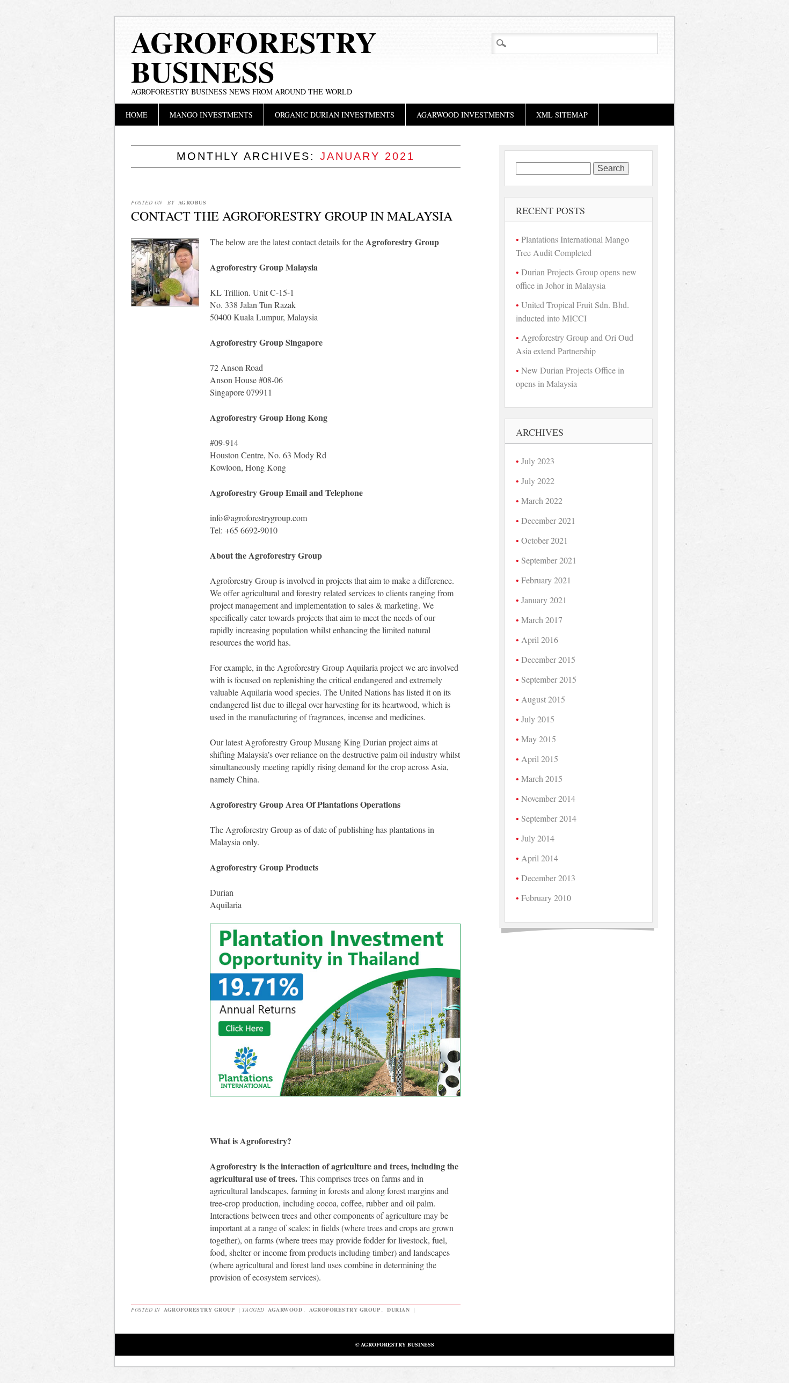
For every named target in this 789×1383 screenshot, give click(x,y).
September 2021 (548, 560)
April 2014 (539, 858)
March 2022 (541, 500)
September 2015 (548, 679)
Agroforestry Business (254, 56)
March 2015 (541, 778)
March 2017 (541, 619)
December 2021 (548, 520)
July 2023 (537, 460)
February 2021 (546, 580)
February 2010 (546, 897)
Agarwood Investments (465, 114)
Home (137, 114)
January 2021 (544, 599)
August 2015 (543, 699)
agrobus (192, 202)
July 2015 (537, 719)
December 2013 (548, 877)
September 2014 (548, 818)
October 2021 (544, 540)
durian (398, 1309)
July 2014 (537, 838)
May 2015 (538, 738)
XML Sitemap (562, 114)
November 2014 (548, 798)
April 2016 (539, 639)
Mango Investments (211, 114)
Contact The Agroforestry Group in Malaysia (291, 215)
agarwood (285, 1309)
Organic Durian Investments (334, 114)
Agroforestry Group (199, 1309)
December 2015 (548, 659)
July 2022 (537, 480)
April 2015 (539, 758)
